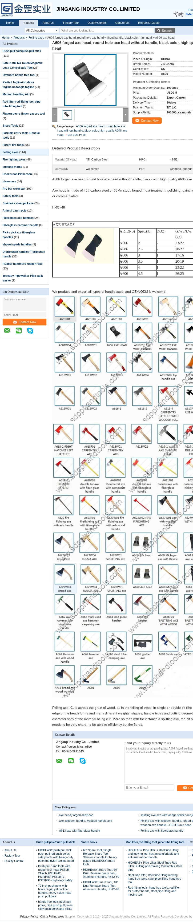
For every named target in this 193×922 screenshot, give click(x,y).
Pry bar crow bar (14, 188)
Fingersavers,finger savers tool (24, 113)
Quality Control (97, 22)
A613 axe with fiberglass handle (79, 830)
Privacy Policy (29, 916)
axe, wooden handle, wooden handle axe (85, 820)
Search (167, 30)
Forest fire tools (13, 145)
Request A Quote (149, 22)
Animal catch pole (15, 210)
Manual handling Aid (16, 94)
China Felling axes (52, 916)
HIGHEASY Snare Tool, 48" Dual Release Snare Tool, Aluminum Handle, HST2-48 (101, 886)
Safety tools (11, 196)
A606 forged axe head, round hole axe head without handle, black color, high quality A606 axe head (92, 130)
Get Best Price (77, 134)
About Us (48, 22)
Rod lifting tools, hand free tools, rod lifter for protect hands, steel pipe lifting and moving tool (154, 891)
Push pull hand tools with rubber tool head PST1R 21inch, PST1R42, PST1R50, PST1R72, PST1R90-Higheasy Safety (55, 873)
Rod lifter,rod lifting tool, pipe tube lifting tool (155, 842)
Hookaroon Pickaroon (17, 174)
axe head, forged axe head (76, 815)
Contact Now (27, 322)
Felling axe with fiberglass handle (162, 830)
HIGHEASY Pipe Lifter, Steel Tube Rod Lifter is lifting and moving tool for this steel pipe (155, 866)
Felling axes (36, 37)
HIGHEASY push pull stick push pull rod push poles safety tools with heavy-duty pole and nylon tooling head (56, 855)
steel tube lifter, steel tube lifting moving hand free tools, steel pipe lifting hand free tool (154, 879)
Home (10, 22)
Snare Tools (10, 125)
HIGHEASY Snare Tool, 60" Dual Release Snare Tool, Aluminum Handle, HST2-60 (101, 873)
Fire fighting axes (14, 159)
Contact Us (122, 22)
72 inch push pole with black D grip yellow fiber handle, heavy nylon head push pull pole (54, 891)
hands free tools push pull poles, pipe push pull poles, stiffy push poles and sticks (55, 905)
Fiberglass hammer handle (20, 225)
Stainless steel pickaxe (18, 203)
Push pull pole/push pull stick (22, 51)
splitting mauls (12, 166)
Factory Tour (71, 22)
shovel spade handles (17, 244)
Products (28, 22)
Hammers (9, 181)
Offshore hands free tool (19, 75)
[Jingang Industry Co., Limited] (28, 9)
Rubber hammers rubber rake (23, 263)
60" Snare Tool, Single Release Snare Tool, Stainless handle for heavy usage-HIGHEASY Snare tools (100, 857)
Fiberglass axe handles (18, 218)
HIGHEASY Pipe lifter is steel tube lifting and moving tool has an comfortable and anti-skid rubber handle (153, 854)
